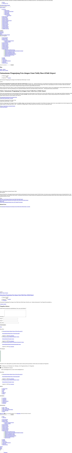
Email (1, 320)
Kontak (3, 389)
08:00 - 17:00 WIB (5, 408)
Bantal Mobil (6, 13)
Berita (4, 69)
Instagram (1, 31)
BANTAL (4, 9)
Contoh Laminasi (5, 401)
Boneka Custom (5, 18)
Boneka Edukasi (5, 19)
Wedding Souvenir (5, 28)
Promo (3, 393)
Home (1, 69)
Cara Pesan (4, 398)
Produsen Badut (5, 25)
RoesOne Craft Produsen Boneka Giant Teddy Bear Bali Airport (11, 199)
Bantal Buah (9, 15)
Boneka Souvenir (5, 24)
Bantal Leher (6, 12)
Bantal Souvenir (5, 16)
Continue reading (3, 304)
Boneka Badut (4, 17)
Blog (3, 391)
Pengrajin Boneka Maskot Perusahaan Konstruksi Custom (11, 344)
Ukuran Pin (4, 402)
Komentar (2, 316)
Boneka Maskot (5, 22)
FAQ (3, 390)
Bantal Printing (7, 14)
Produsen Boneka (5, 26)
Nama (1, 318)
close (1, 326)
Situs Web (2, 322)
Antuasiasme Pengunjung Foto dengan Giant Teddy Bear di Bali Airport (17, 295)
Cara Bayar (4, 399)
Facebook (1, 32)
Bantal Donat (6, 10)
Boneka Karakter (5, 21)
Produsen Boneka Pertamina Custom (8, 338)
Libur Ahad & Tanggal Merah (7, 409)
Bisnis (4, 70)
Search (1, 30)
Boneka (6, 70)
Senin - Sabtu (4, 407)
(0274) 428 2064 (5, 410)
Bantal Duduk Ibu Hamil (8, 11)
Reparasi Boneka (5, 27)
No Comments (11, 335)
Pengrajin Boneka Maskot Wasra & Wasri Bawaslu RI (10, 333)
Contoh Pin (4, 400)
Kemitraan (4, 403)
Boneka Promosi (5, 23)
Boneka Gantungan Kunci (7, 20)
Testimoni (4, 392)
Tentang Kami (4, 388)
